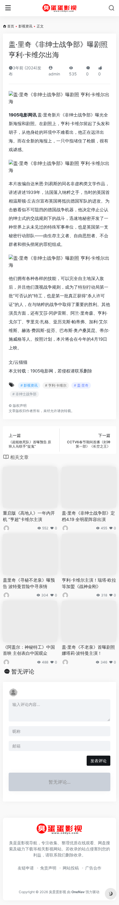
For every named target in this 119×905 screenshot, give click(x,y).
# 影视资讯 (29, 385)
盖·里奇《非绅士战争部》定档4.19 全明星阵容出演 (88, 516)
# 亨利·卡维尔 (55, 385)
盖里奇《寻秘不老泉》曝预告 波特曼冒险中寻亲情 (29, 583)
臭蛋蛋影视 (57, 892)
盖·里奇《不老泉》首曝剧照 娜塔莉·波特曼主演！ (88, 650)
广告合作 (93, 867)
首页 (10, 26)
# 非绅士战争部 (24, 394)
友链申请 (26, 867)
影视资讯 (25, 26)
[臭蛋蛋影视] (59, 8)
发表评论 (98, 760)
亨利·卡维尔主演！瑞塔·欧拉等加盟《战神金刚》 (89, 583)
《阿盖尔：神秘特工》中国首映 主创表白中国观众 (29, 650)
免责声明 (48, 867)
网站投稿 (71, 867)
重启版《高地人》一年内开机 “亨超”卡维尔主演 (29, 516)
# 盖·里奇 (81, 385)
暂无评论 (22, 671)
